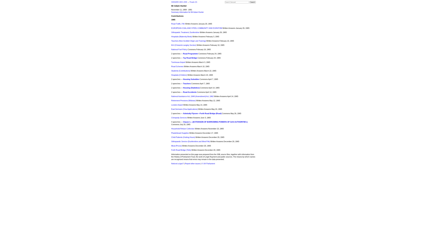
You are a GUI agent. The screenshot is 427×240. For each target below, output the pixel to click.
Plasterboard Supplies (180, 133)
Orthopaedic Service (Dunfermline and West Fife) (190, 141)
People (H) (193, 2)
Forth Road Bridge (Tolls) (181, 150)
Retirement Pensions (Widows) (183, 101)
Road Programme (190, 54)
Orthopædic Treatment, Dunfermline (185, 32)
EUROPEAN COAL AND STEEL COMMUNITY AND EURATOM (196, 28)
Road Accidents (189, 92)
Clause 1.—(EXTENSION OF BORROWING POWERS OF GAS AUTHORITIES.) (215, 122)
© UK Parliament (208, 164)
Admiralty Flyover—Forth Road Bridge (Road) (202, 113)
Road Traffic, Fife (178, 24)
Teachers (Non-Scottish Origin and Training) (188, 41)
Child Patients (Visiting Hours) (183, 137)
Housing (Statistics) (191, 88)
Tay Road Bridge (190, 58)
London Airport (177, 105)
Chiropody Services (179, 118)
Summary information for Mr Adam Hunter (187, 12)
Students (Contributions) (180, 71)
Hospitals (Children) (179, 75)
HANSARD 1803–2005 (179, 2)
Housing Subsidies (191, 79)
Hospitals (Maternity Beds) (181, 37)
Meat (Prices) (176, 146)
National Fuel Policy (179, 49)
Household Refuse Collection (182, 129)
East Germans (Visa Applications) (184, 109)
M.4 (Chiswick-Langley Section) (183, 45)
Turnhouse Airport (178, 62)
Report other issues (192, 164)
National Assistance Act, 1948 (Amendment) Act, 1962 (192, 96)
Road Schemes (177, 66)
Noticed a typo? (177, 164)
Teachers (187, 84)
